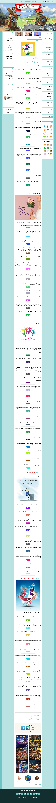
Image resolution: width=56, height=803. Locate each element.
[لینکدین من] (17, 794)
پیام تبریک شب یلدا (9, 94)
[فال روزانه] (22, 741)
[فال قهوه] (35, 754)
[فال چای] (35, 767)
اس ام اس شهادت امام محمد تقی (48, 39)
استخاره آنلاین (34, 1)
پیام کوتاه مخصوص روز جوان (35, 61)
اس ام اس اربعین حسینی (47, 41)
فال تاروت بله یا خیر (9, 63)
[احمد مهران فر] (37, 34)
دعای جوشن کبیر (48, 96)
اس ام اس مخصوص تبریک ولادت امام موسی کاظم (48, 46)
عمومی (35, 784)
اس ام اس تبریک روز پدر (47, 36)
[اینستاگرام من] (31, 794)
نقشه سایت (24, 800)
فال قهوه (50, 71)
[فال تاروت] (35, 741)
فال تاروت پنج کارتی (9, 49)
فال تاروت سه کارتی (9, 45)
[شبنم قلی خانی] (19, 34)
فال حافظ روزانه (9, 90)
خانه (52, 1)
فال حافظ (48, 1)
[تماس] (28, 794)
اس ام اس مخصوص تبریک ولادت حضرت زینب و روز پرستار (30, 714)
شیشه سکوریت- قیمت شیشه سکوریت (9, 76)
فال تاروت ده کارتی (9, 56)
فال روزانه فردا (9, 112)
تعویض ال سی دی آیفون (8, 78)
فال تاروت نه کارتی (9, 54)
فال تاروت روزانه (9, 36)
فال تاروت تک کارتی (9, 43)
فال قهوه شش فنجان (48, 75)
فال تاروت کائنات (9, 40)
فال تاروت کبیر (9, 38)
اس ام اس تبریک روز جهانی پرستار (34, 719)
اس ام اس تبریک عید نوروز (35, 721)
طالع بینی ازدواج (49, 89)
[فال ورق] (22, 767)
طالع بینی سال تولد (48, 157)
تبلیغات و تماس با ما (20, 1)
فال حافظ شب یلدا (9, 92)
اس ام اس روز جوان (28, 20)
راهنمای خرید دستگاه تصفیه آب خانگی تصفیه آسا (9, 72)
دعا (50, 98)
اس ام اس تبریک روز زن (35, 715)
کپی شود (28, 73)
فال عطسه (10, 105)
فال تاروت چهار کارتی (9, 47)
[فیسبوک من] (34, 794)
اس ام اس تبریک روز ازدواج (47, 44)
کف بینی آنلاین (49, 82)
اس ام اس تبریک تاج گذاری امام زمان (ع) (33, 718)
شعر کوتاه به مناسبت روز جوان (34, 58)
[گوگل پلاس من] (22, 794)
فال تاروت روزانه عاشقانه (8, 60)
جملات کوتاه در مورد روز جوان (34, 60)
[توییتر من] (25, 794)
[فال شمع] (22, 754)
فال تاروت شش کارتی (8, 52)
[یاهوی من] (39, 794)
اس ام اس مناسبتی (28, 1)
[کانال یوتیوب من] (19, 794)
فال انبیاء (50, 64)
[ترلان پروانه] (28, 34)
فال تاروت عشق (9, 58)
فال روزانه (39, 1)
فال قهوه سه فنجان (48, 73)
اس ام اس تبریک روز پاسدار (35, 716)
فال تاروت (44, 1)
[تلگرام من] (36, 794)
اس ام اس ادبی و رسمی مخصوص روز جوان (33, 62)
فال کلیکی (49, 105)
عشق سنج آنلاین (49, 112)
